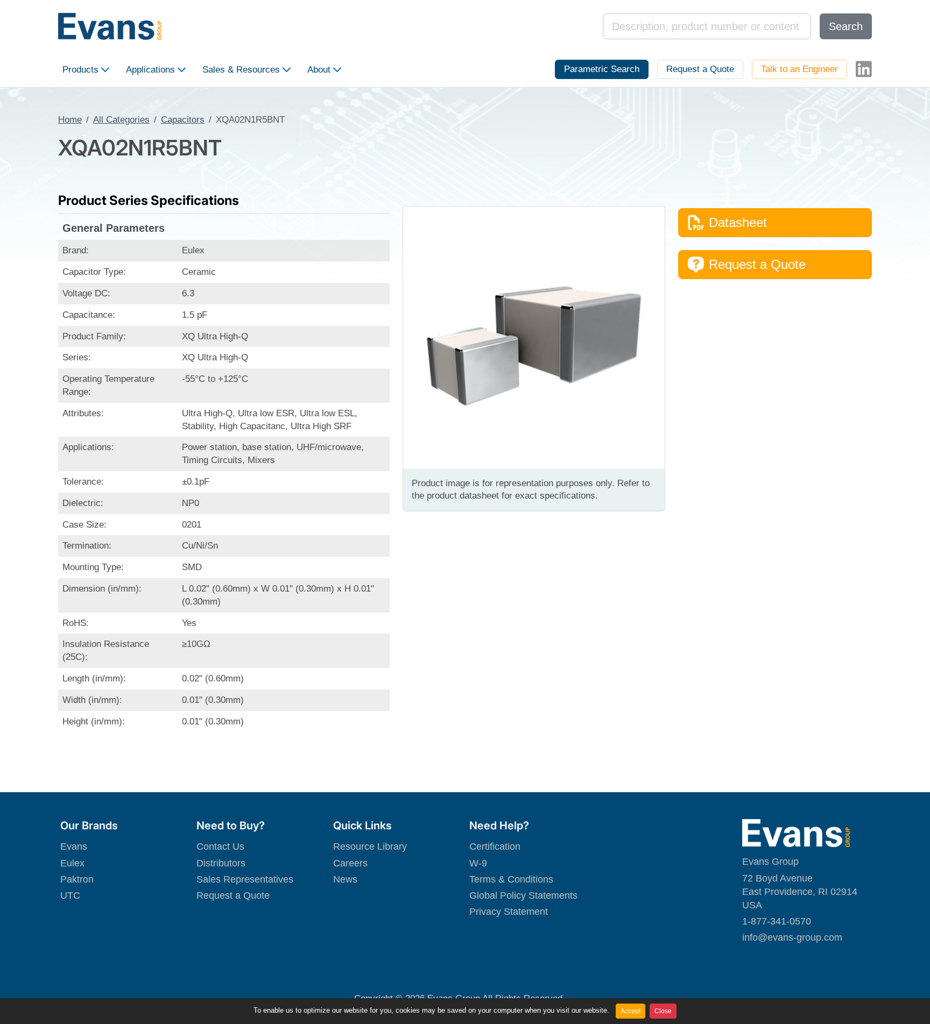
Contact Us (220, 846)
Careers (350, 863)
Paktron (77, 879)
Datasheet (738, 222)
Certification (494, 846)
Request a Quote (700, 69)
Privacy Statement (508, 911)
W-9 (478, 863)
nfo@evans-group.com (793, 937)
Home (70, 120)
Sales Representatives (244, 879)
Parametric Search (601, 69)
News (345, 879)
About (318, 70)
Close (663, 1011)
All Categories (121, 120)
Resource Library (370, 846)
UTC (70, 895)
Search (846, 26)
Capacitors (183, 120)
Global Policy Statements (523, 895)
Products (80, 70)
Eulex (72, 863)
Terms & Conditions (511, 879)
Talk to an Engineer (799, 69)
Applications (150, 70)
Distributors (220, 863)
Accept (630, 1011)
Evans (73, 846)
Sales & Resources (241, 70)
